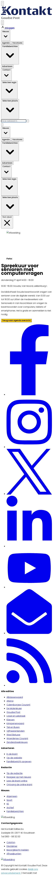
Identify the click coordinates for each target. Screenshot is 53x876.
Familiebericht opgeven (19, 761)
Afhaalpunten (14, 853)
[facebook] (29, 394)
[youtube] (29, 587)
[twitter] (29, 493)
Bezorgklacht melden (18, 849)
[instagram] (29, 446)
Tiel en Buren (13, 727)
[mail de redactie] (29, 633)
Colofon (11, 842)
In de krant (12, 754)
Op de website (14, 757)
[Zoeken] (28, 121)
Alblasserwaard (15, 697)
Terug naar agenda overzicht (16, 320)
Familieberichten (15, 811)
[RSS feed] (29, 685)
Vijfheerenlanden (16, 731)
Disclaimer (12, 846)
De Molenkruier (14, 708)
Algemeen (12, 796)
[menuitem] (29, 697)
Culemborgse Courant (18, 704)
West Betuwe (13, 734)
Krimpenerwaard (15, 723)
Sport (9, 800)
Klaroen (11, 719)
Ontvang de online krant (19, 784)
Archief (10, 807)
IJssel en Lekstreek (16, 715)
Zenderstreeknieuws (17, 742)
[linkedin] (29, 546)
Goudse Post (13, 712)
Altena (10, 700)
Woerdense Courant (17, 738)
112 (8, 803)
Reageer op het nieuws (19, 777)
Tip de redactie (15, 773)
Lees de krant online (17, 780)
